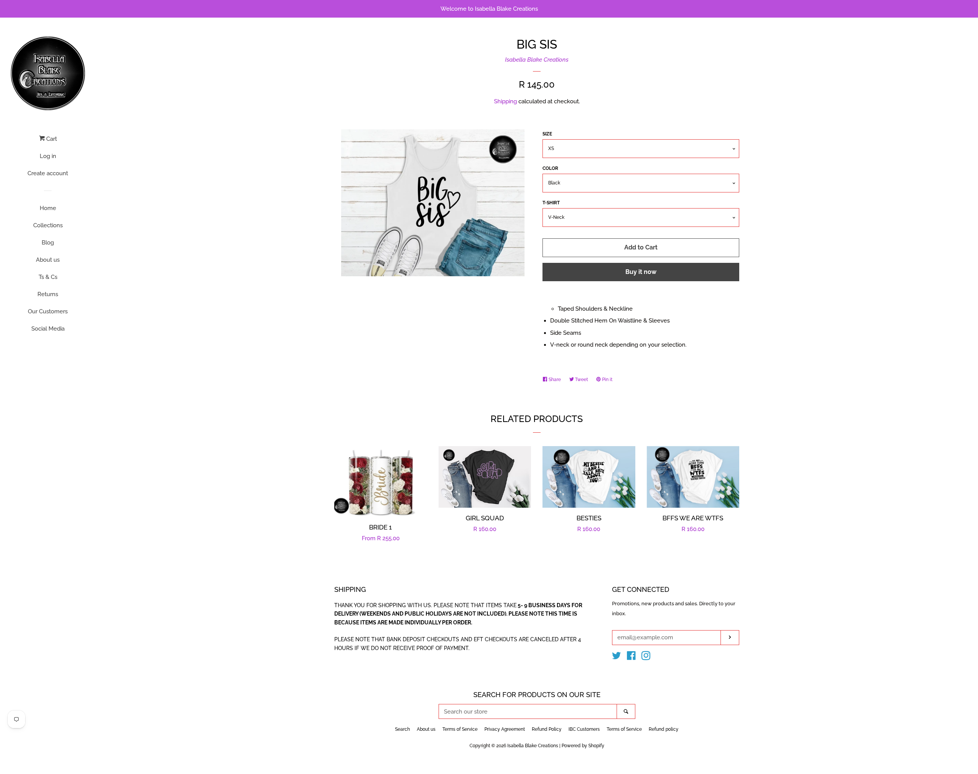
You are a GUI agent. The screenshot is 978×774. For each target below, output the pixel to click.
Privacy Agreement (504, 729)
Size (547, 134)
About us (48, 259)
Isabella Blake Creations (536, 59)
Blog (48, 242)
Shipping (505, 101)
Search (402, 729)
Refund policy (663, 729)
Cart (51, 138)
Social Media (48, 328)
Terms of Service (460, 729)
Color (550, 168)
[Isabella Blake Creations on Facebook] (631, 657)
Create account (48, 173)
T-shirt (551, 202)
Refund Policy (547, 729)
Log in (48, 156)
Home (48, 208)
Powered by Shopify (583, 745)
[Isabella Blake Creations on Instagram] (646, 657)
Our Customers (48, 311)
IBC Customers (584, 729)
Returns (47, 294)
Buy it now (640, 271)
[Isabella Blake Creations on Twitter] (616, 657)
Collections (48, 225)
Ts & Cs (48, 277)
